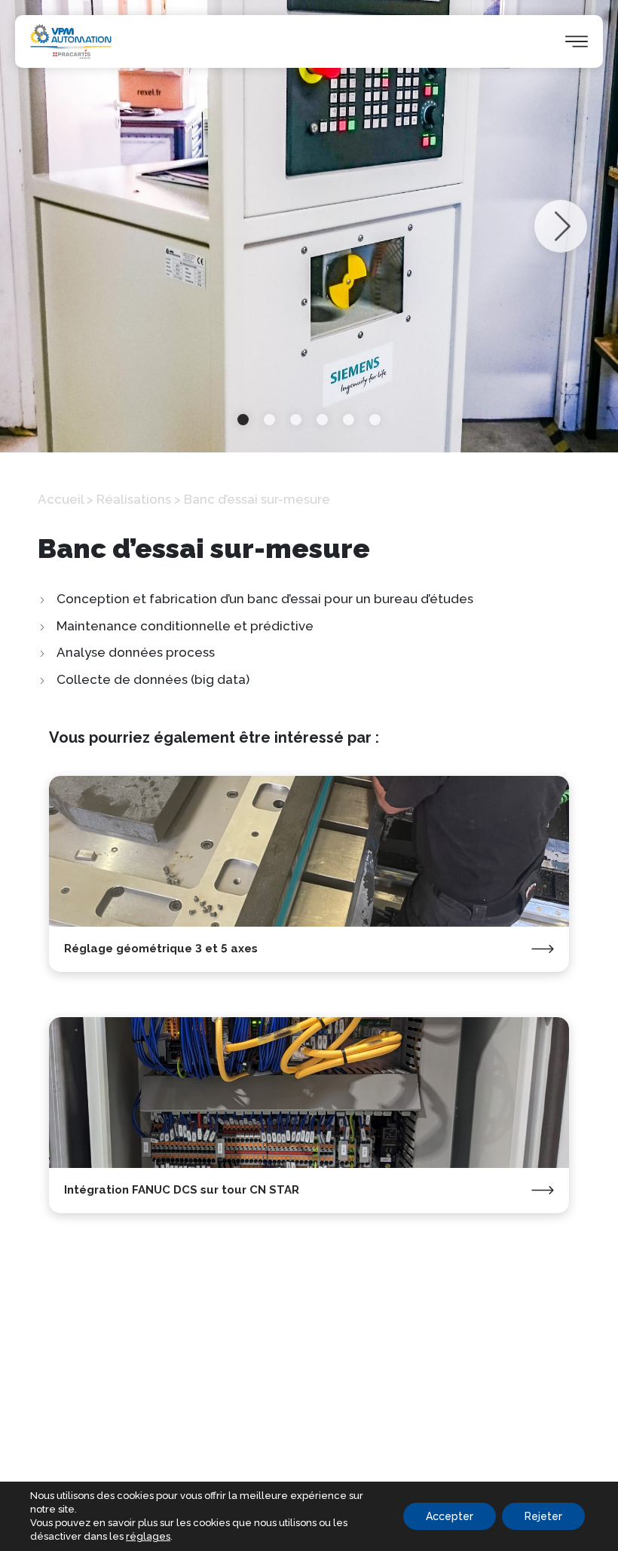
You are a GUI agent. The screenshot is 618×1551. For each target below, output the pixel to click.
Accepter (449, 1516)
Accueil (61, 499)
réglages (148, 1536)
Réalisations (133, 499)
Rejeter (543, 1516)
